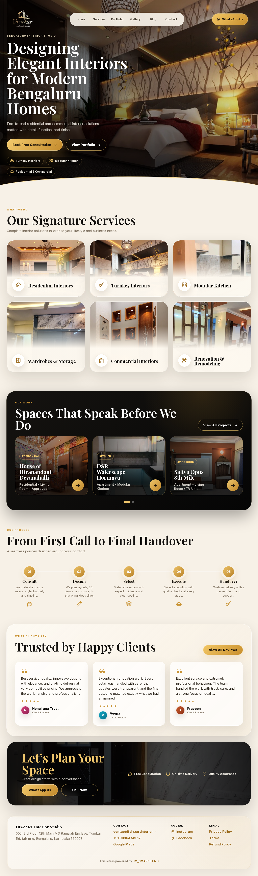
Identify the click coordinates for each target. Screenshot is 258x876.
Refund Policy (220, 844)
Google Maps (123, 844)
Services (99, 19)
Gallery (135, 19)
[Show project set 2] (133, 502)
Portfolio (117, 19)
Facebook (184, 838)
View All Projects (220, 425)
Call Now (79, 790)
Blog (153, 19)
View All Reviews (223, 650)
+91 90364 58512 (126, 838)
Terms (214, 838)
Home (81, 19)
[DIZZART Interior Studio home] (22, 19)
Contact (171, 19)
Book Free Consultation (34, 145)
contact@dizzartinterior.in (134, 832)
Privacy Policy (220, 832)
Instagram (184, 832)
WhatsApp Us (232, 19)
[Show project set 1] (127, 502)
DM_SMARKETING (146, 861)
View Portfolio (86, 145)
